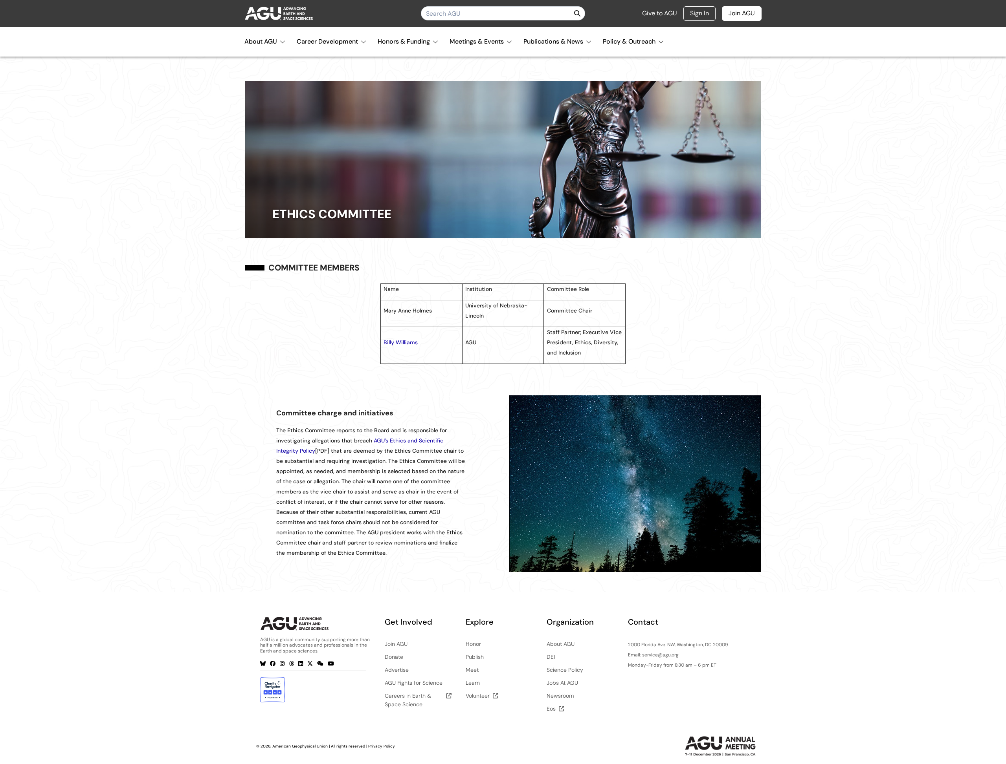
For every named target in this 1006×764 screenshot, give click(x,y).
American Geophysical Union (300, 746)
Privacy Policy (381, 746)
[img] (577, 13)
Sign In (699, 13)
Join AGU (742, 13)
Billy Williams (401, 342)
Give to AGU (659, 13)
